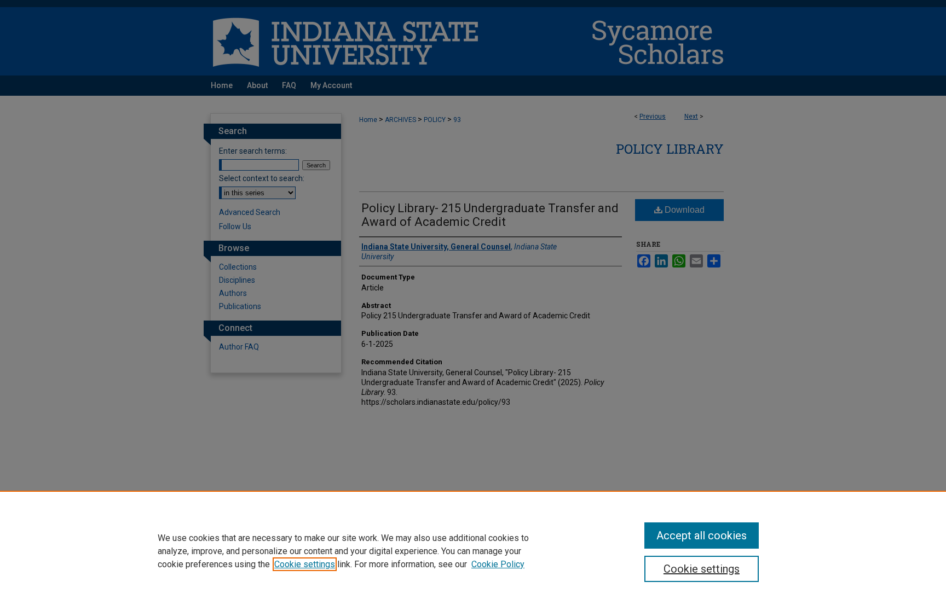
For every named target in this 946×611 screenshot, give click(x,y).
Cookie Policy (497, 564)
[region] (473, 551)
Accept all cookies (701, 535)
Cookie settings (304, 564)
